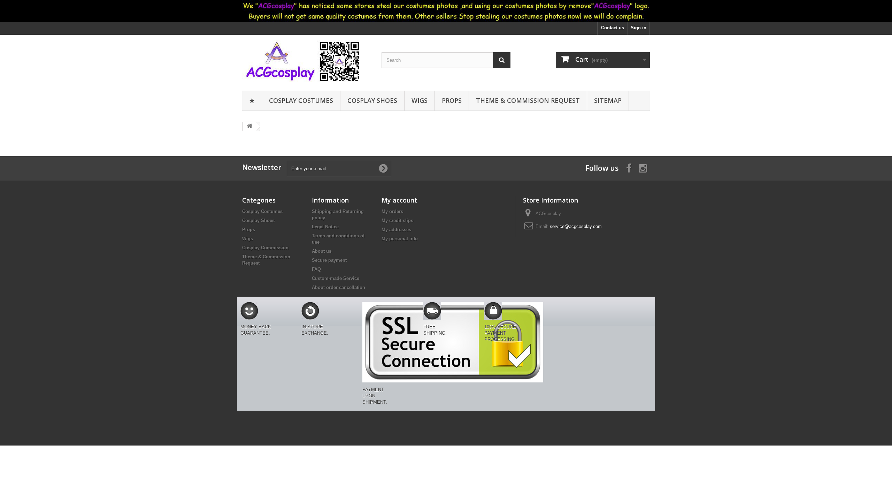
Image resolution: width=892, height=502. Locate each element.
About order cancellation (338, 287)
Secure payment (329, 260)
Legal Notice (325, 226)
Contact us (612, 27)
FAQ (316, 269)
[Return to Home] (249, 126)
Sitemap (608, 100)
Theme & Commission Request (528, 100)
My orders (392, 211)
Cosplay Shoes (372, 100)
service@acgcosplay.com (576, 226)
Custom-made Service (335, 278)
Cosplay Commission (265, 247)
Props (452, 100)
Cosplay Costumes (301, 100)
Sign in (638, 27)
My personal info (400, 238)
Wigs (420, 100)
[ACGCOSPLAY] (446, 11)
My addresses (396, 229)
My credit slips (397, 220)
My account (399, 200)
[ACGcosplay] (306, 61)
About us (321, 251)
